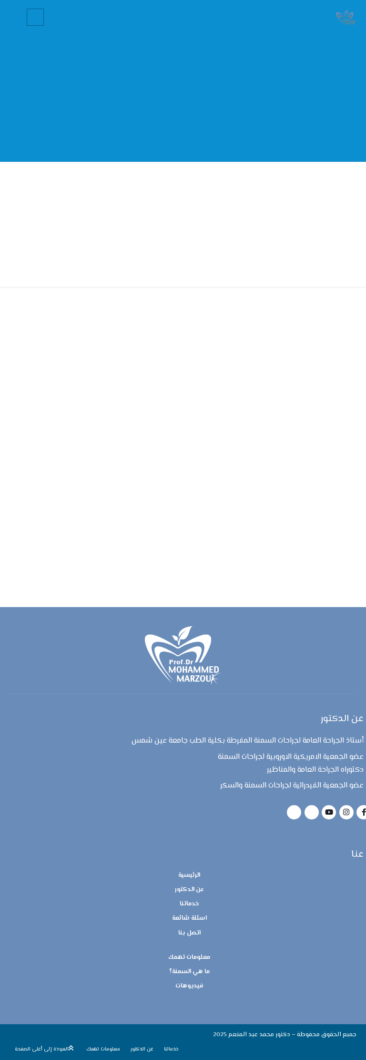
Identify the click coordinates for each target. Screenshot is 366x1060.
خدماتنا (189, 904)
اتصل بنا (189, 933)
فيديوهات (189, 986)
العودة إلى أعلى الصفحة (42, 1049)
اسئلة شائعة (189, 918)
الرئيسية (189, 875)
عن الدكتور (189, 889)
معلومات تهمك (189, 957)
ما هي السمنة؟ (189, 971)
